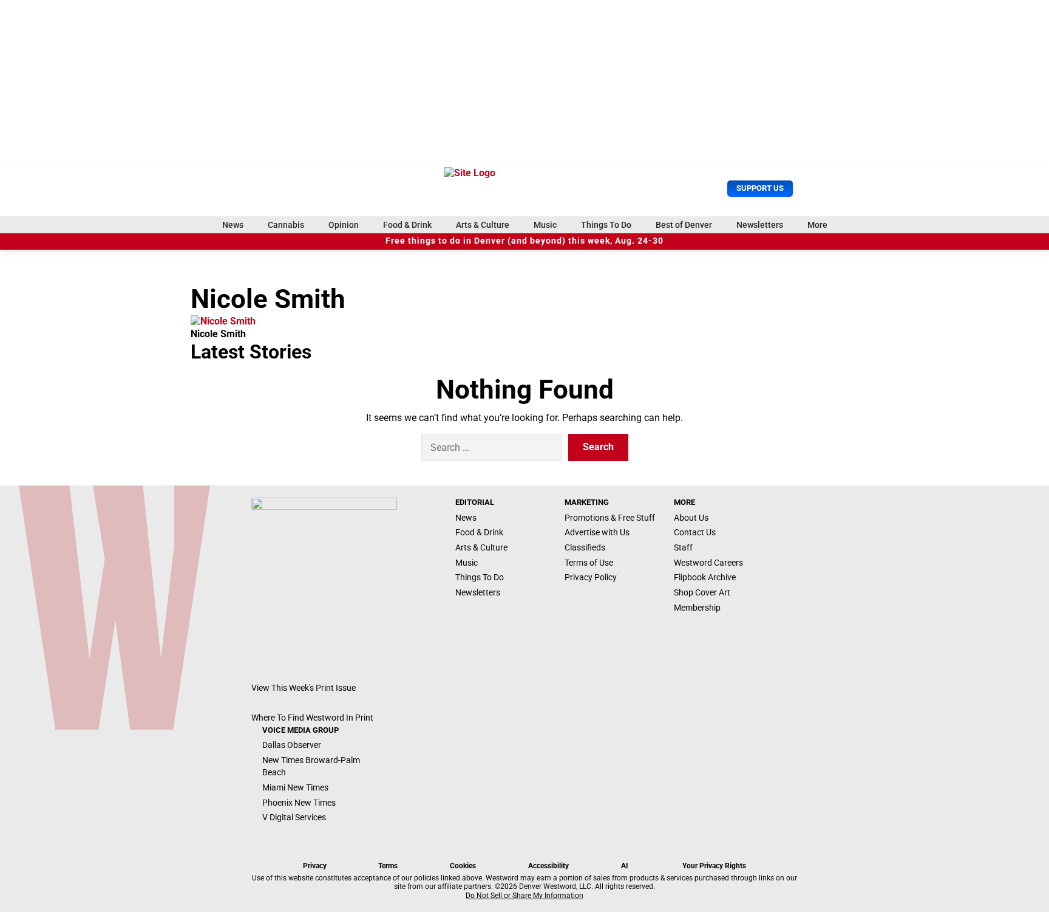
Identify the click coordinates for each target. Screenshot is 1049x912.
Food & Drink (407, 225)
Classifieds (585, 547)
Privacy (315, 866)
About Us (691, 518)
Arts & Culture (482, 225)
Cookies (463, 866)
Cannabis (286, 225)
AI (624, 866)
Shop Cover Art (702, 592)
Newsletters (759, 225)
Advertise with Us (597, 532)
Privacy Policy (591, 577)
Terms (388, 866)
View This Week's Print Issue (303, 688)
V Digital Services (294, 817)
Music (545, 225)
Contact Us (695, 532)
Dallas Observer (291, 745)
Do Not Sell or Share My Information (524, 895)
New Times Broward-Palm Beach (311, 766)
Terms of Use (589, 562)
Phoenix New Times (299, 802)
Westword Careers (708, 562)
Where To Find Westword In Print (312, 717)
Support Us (760, 188)
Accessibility (548, 866)
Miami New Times (295, 787)
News (232, 225)
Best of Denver (684, 225)
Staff (683, 547)
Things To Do (606, 225)
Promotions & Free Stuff (610, 518)
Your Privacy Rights (714, 866)
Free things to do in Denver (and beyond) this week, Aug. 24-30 (524, 241)
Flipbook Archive (705, 577)
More (817, 225)
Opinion (343, 225)
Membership (697, 607)
